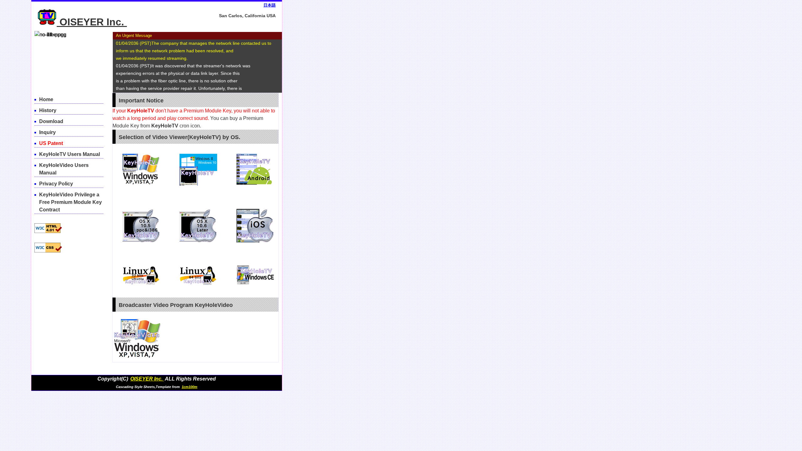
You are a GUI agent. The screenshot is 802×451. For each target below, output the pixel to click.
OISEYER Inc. (93, 22)
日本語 (269, 5)
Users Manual (69, 154)
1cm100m (189, 387)
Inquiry (47, 132)
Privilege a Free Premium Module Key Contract (70, 202)
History (47, 110)
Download (51, 121)
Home (46, 99)
